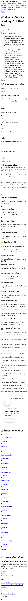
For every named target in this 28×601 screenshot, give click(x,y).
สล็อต (17, 69)
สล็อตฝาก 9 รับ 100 (19, 583)
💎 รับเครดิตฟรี (10, 33)
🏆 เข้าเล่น (3, 33)
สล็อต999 (3, 587)
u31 (20, 75)
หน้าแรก (3, 583)
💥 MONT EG (4, 11)
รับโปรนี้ (10, 420)
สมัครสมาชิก (6, 594)
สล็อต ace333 (4, 585)
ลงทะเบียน (7, 12)
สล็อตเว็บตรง (11, 585)
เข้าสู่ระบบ (13, 594)
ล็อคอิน (3, 12)
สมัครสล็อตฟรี (19, 585)
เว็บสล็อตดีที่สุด (10, 583)
